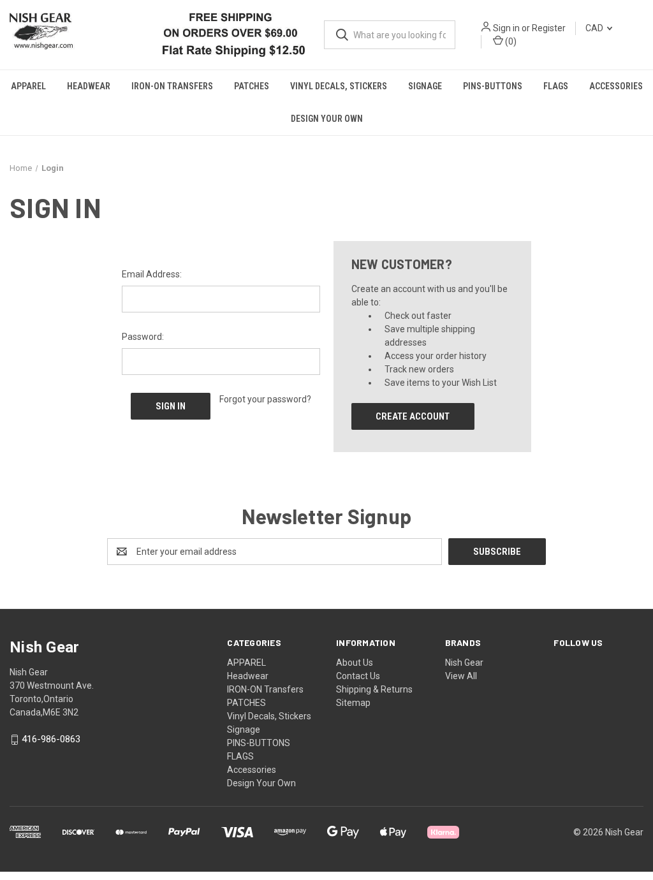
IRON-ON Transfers (172, 86)
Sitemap (353, 703)
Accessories (616, 86)
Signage (425, 86)
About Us (354, 662)
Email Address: (152, 274)
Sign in (506, 28)
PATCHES (251, 86)
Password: (143, 337)
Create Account (413, 416)
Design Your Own (327, 119)
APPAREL (28, 86)
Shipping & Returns (374, 689)
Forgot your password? (265, 399)
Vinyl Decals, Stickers (338, 86)
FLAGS (555, 86)
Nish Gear (464, 662)
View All (461, 676)
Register (549, 28)
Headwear (88, 86)
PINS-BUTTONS (492, 86)
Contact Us (358, 676)
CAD (595, 28)
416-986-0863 (51, 739)
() (510, 41)
